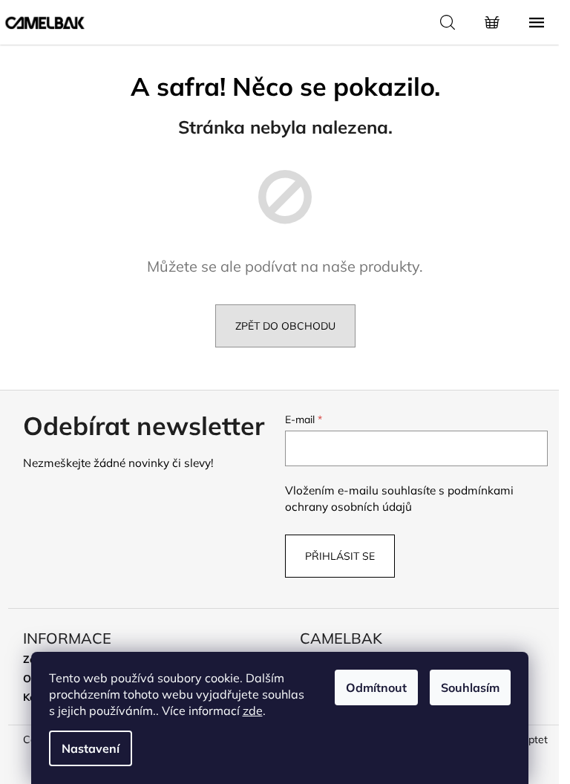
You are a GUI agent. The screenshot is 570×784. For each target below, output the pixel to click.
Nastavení (90, 748)
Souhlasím (470, 687)
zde (253, 710)
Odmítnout (376, 687)
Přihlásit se (340, 556)
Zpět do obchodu (285, 326)
